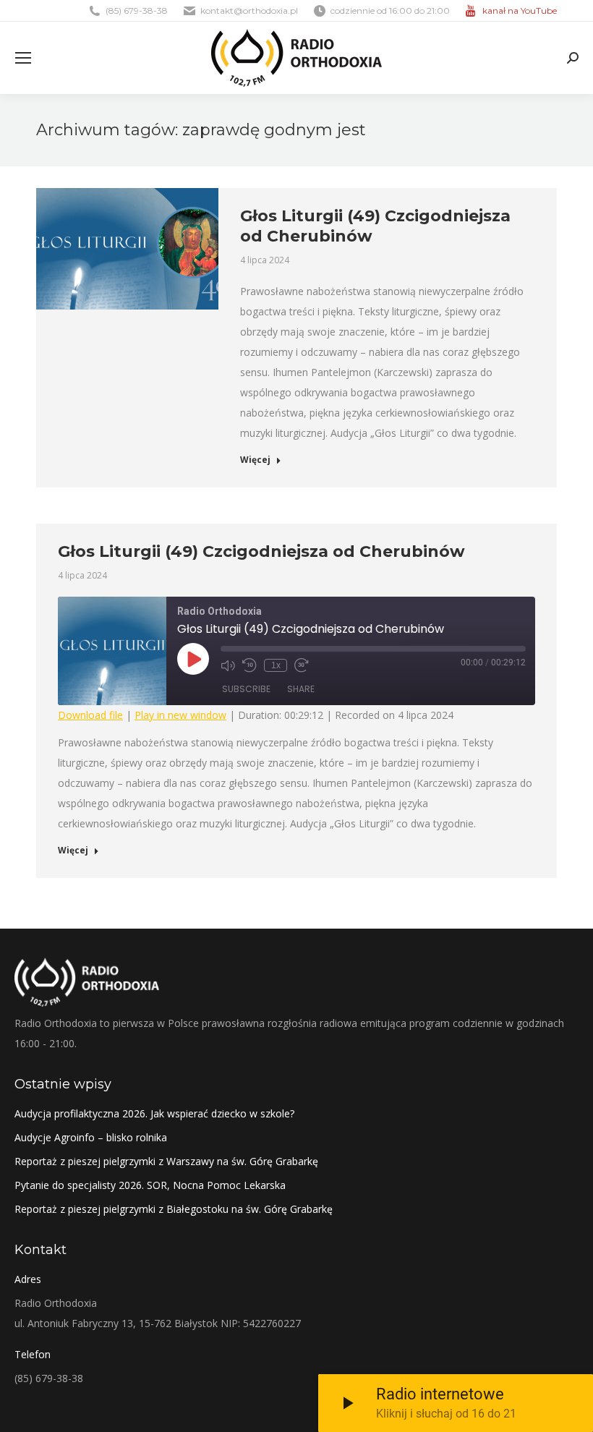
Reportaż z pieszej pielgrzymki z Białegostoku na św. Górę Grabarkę (173, 1209)
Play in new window (180, 715)
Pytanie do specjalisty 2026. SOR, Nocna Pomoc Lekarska (150, 1185)
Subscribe (246, 689)
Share (301, 689)
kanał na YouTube (519, 10)
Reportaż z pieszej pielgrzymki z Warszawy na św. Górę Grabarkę (166, 1161)
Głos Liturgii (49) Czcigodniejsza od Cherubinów (261, 551)
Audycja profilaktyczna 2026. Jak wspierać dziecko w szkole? (154, 1113)
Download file (90, 715)
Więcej (255, 460)
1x (276, 665)
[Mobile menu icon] (23, 58)
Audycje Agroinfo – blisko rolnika (90, 1137)
